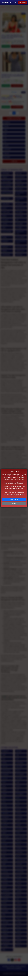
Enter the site (14, 499)
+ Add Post (22, 2)
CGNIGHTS (6, 2)
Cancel (14, 503)
